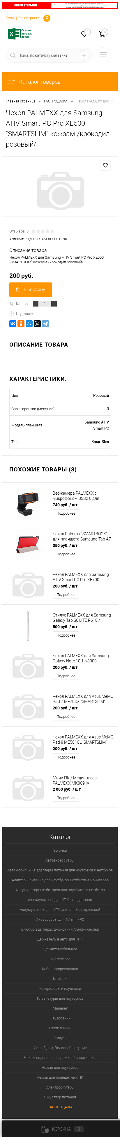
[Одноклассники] (20, 323)
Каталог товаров (39, 82)
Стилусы (60, 1038)
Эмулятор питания (60, 1097)
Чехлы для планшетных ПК (60, 1077)
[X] (37, 323)
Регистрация (29, 18)
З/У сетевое (60, 959)
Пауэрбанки (60, 1018)
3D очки (60, 850)
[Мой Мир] (29, 323)
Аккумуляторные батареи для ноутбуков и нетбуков (60, 890)
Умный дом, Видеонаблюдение (60, 1048)
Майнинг (60, 1008)
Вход (10, 18)
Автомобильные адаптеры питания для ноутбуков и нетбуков (60, 870)
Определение (46, 17)
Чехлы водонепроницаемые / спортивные (60, 1057)
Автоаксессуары (60, 860)
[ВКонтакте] (12, 323)
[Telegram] (45, 323)
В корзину (34, 289)
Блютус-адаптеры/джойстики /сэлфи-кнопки (60, 929)
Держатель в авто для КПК (60, 939)
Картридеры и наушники (60, 988)
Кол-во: (22, 304)
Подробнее (66, 513)
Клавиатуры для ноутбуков (60, 998)
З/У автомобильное (60, 949)
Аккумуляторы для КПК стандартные (60, 900)
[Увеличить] (60, 191)
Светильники (60, 1028)
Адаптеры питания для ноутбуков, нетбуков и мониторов (60, 880)
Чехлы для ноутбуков (60, 1067)
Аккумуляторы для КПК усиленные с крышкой (60, 909)
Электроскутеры (60, 1087)
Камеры (60, 978)
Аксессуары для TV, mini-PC (60, 919)
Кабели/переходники (60, 969)
